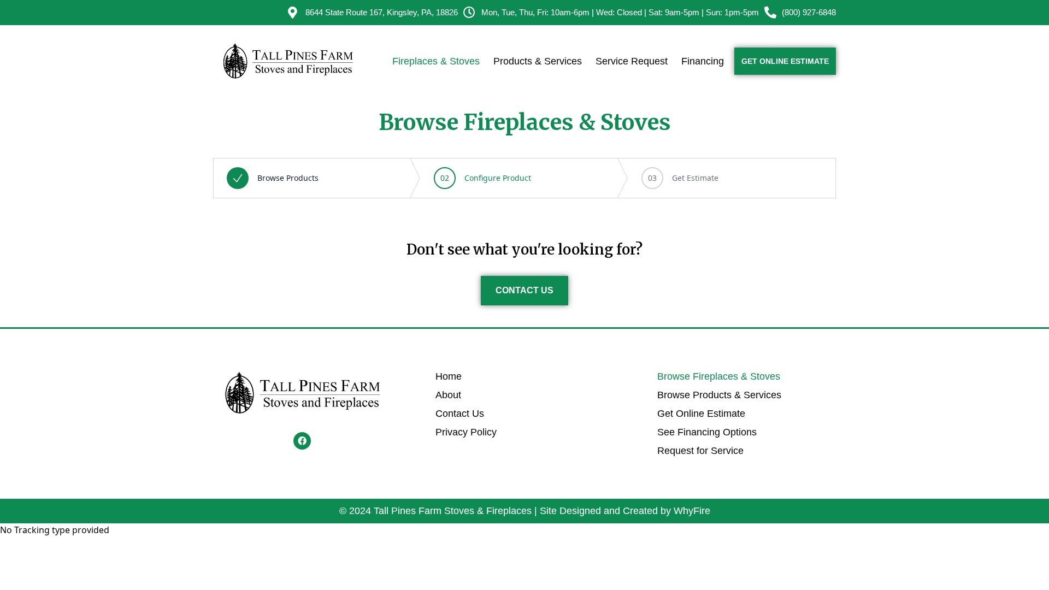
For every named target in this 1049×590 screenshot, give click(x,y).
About (448, 395)
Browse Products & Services (719, 395)
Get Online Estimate (701, 413)
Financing (702, 61)
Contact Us (459, 413)
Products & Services (537, 61)
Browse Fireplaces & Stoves (718, 376)
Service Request (632, 61)
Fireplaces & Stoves (436, 61)
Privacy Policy (466, 432)
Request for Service (700, 450)
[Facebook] (302, 441)
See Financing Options (707, 432)
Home (448, 376)
